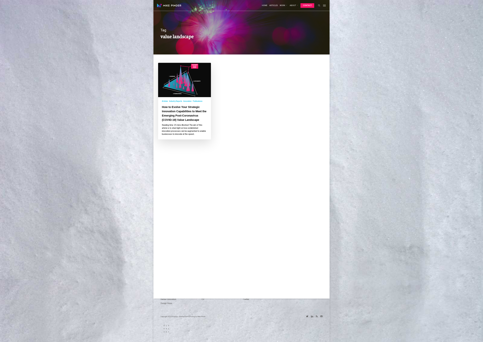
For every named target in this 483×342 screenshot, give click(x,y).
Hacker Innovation (168, 299)
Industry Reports (175, 101)
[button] (324, 5)
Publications (197, 101)
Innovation (187, 101)
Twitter (246, 299)
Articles (165, 101)
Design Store (166, 303)
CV (203, 299)
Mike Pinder (201, 316)
